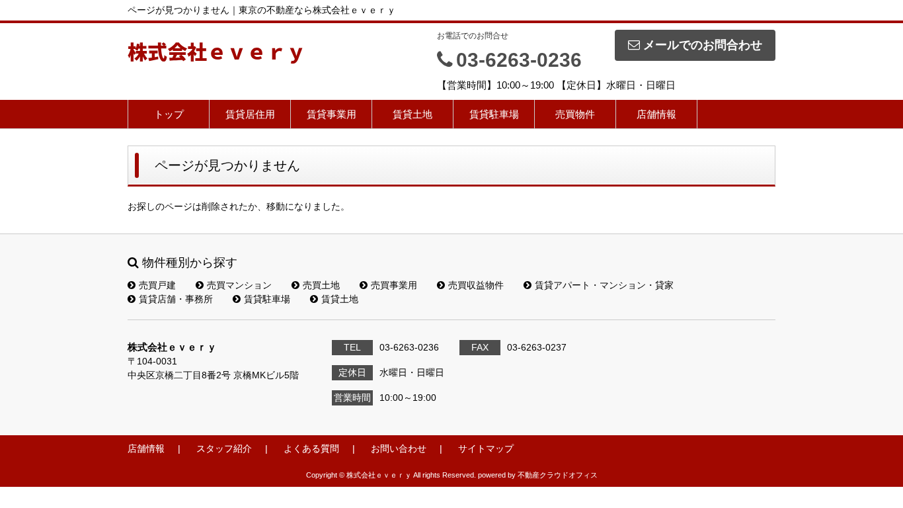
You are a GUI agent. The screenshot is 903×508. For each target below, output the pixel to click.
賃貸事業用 (331, 114)
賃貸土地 (412, 114)
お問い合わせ (398, 448)
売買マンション (239, 285)
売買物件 (575, 114)
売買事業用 (394, 285)
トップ (169, 114)
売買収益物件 (476, 285)
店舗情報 (656, 114)
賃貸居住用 (250, 114)
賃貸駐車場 (494, 114)
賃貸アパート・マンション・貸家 (604, 285)
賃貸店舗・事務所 (176, 299)
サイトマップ (486, 448)
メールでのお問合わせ (702, 45)
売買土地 (321, 285)
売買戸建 (157, 285)
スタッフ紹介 (224, 448)
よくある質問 (311, 448)
